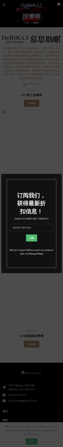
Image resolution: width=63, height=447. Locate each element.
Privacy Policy (36, 253)
